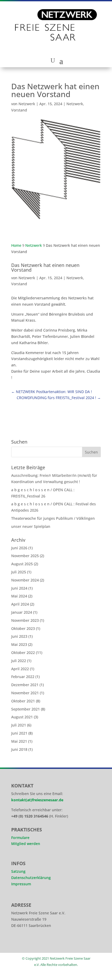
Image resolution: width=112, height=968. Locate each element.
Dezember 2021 (25, 684)
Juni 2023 (19, 636)
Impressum (21, 883)
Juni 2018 (19, 749)
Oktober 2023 (23, 628)
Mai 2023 (19, 644)
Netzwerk (26, 103)
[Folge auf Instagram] (17, 943)
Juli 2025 (18, 571)
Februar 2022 (22, 676)
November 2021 (25, 692)
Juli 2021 (18, 725)
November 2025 (25, 555)
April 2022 (20, 668)
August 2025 (22, 563)
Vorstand (19, 110)
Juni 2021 (19, 733)
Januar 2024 (21, 612)
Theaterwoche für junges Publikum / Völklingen (53, 518)
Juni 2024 (19, 588)
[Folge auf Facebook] (32, 943)
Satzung (18, 871)
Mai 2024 (19, 596)
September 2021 (25, 709)
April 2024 (20, 604)
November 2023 (25, 620)
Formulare (20, 837)
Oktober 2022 (23, 652)
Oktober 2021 (23, 700)
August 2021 (22, 716)
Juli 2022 (18, 660)
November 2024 (25, 580)
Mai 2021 (19, 741)
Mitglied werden (25, 843)
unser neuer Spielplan (30, 526)
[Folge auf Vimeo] (46, 943)
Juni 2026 (19, 547)
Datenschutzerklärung (31, 877)
